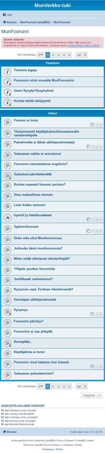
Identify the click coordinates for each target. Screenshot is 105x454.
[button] (40, 55)
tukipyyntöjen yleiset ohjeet (83, 45)
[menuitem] (7, 15)
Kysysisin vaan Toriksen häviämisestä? (43, 289)
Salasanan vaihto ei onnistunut (37, 154)
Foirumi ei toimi (26, 120)
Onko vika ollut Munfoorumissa (38, 238)
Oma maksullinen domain (33, 195)
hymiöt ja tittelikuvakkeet (33, 215)
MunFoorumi (15, 31)
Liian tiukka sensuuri (30, 205)
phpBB (50, 440)
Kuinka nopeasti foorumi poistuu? (40, 184)
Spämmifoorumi (26, 226)
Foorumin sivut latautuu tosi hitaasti (41, 362)
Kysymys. (21, 310)
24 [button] (79, 55)
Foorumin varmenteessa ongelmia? (41, 164)
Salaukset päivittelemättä (33, 174)
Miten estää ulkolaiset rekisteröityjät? (42, 258)
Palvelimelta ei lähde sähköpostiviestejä (44, 142)
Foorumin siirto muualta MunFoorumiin (44, 80)
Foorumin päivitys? (28, 321)
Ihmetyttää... (23, 342)
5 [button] (69, 55)
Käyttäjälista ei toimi (29, 352)
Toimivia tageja (25, 70)
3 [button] (58, 55)
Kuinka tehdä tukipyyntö (32, 101)
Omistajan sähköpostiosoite (35, 299)
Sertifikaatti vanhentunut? (33, 279)
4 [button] (64, 55)
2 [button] (53, 55)
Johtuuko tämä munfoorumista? (38, 248)
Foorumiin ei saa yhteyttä (33, 331)
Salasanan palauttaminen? (34, 373)
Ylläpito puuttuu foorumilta (34, 269)
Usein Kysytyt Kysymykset (33, 90)
